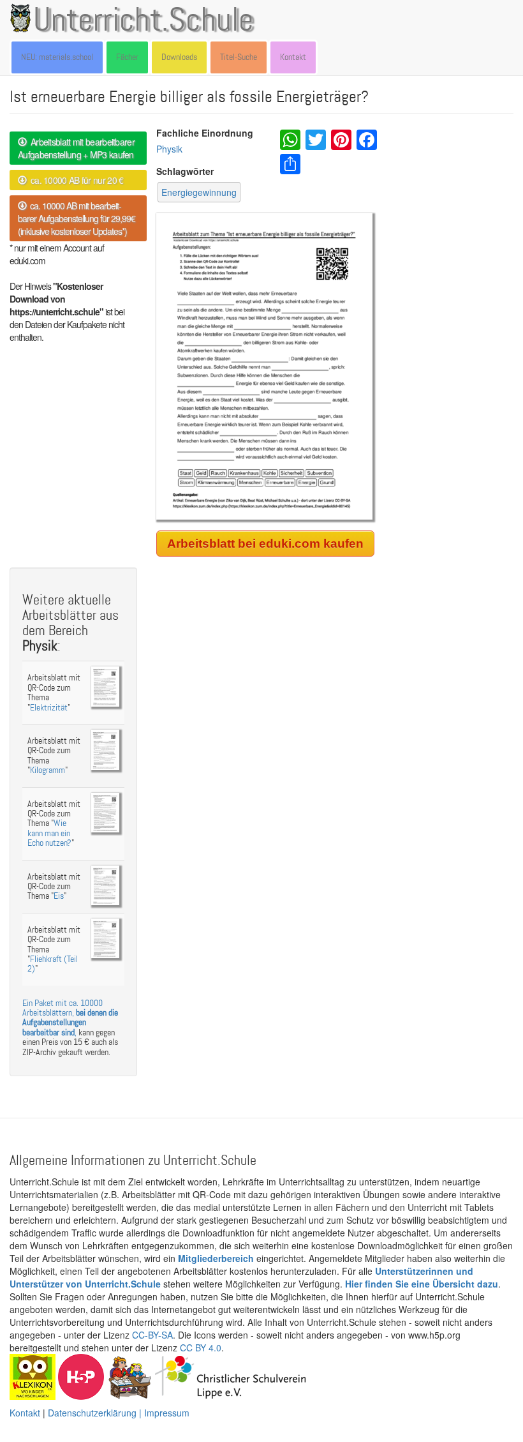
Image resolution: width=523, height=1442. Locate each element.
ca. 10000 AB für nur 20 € (74, 180)
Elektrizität (49, 707)
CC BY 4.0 (200, 1347)
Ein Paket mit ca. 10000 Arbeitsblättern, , (70, 1018)
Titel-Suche (238, 57)
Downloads (179, 57)
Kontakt (293, 57)
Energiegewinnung (199, 192)
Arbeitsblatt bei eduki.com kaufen (265, 543)
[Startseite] (23, 18)
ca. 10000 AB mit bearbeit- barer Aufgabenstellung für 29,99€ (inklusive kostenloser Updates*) (76, 218)
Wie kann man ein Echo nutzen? (49, 833)
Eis (59, 895)
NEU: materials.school (57, 57)
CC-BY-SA (152, 1334)
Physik (169, 148)
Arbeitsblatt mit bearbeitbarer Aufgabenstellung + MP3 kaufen (76, 148)
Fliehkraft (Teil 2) (52, 964)
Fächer (127, 57)
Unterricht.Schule (143, 21)
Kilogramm (47, 770)
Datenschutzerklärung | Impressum (118, 1412)
